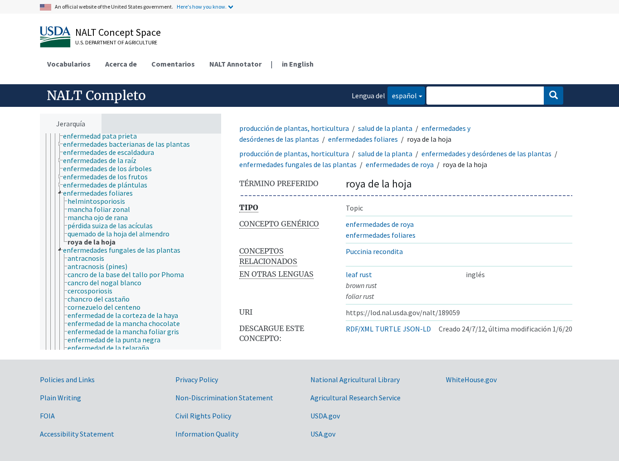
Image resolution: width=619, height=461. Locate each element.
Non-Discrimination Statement (224, 397)
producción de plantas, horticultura (294, 128)
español (402, 95)
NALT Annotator (235, 63)
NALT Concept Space (118, 32)
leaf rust (359, 274)
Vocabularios (69, 63)
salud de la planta (385, 128)
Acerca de (121, 63)
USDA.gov (325, 415)
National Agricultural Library (355, 379)
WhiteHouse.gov (471, 379)
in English (298, 63)
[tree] (130, 242)
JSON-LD (417, 328)
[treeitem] (104, 136)
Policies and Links (67, 379)
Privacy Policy (196, 379)
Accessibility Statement (77, 433)
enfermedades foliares (363, 139)
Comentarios (173, 63)
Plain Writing (60, 397)
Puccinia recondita (374, 251)
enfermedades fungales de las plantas (298, 164)
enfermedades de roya (400, 164)
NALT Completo (96, 95)
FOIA (47, 415)
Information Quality (206, 433)
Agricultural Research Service (355, 397)
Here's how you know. (202, 6)
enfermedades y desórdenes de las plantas (486, 153)
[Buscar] (553, 95)
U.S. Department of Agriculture (116, 42)
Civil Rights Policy (203, 415)
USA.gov (322, 433)
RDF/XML (359, 328)
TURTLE (388, 328)
